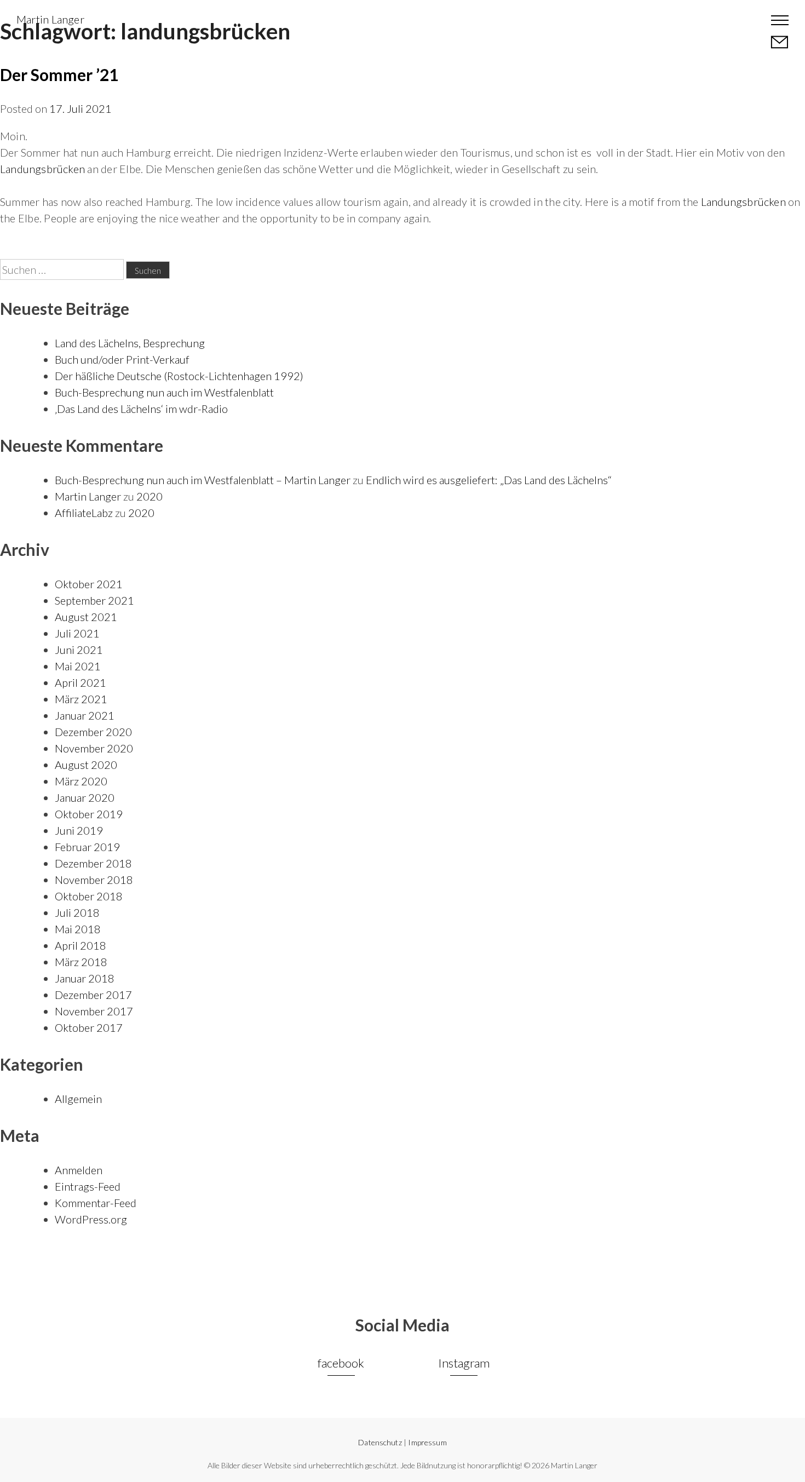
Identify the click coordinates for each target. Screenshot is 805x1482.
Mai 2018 (78, 928)
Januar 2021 (84, 715)
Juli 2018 (77, 912)
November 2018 (94, 879)
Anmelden (78, 1169)
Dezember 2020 (93, 731)
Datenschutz (380, 1442)
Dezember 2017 (93, 994)
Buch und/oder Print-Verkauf (122, 359)
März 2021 (81, 698)
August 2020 (86, 764)
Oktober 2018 (89, 896)
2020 (149, 496)
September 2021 (94, 600)
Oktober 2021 (89, 583)
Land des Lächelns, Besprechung (130, 342)
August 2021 (86, 616)
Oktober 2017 (89, 1027)
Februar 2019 (87, 846)
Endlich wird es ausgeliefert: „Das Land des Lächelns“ (489, 479)
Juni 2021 (79, 649)
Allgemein (78, 1098)
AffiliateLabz (84, 512)
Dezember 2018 (93, 863)
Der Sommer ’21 (59, 74)
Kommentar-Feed (95, 1202)
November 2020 (94, 748)
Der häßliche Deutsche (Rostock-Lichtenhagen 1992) (179, 375)
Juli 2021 (77, 633)
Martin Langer (50, 19)
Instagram (464, 1362)
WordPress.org (91, 1219)
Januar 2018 (84, 978)
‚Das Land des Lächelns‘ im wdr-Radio (141, 408)
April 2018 (80, 945)
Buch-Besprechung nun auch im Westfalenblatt (164, 392)
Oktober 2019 (89, 813)
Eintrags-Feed (87, 1186)
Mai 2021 (78, 666)
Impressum (427, 1442)
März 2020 (81, 781)
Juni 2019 (79, 830)
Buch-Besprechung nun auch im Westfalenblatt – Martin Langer (202, 479)
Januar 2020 (84, 797)
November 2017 (94, 1011)
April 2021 (80, 682)
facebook (341, 1362)
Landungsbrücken (42, 168)
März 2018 (81, 961)
